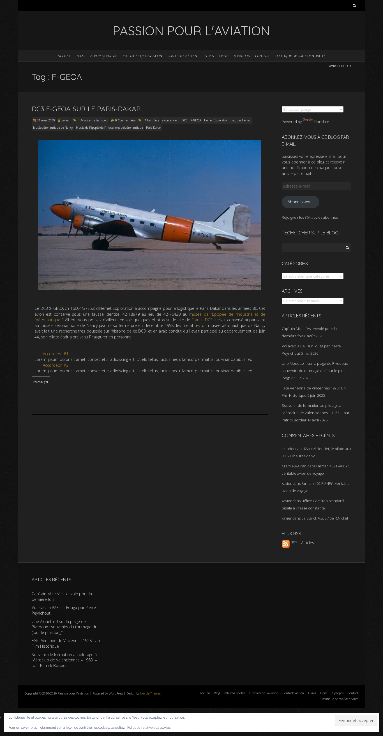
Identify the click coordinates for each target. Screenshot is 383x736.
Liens (223, 56)
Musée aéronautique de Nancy (53, 128)
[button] (149, 354)
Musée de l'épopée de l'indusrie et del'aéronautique (109, 128)
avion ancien (170, 120)
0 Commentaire (125, 120)
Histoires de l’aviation (142, 56)
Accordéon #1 (55, 353)
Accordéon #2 (55, 365)
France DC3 (202, 319)
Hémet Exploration (216, 120)
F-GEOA (196, 120)
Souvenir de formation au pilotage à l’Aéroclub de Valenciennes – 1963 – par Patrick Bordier (315, 413)
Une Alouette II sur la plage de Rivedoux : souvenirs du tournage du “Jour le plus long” (315, 370)
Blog (81, 56)
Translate (321, 121)
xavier (65, 120)
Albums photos (103, 56)
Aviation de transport (94, 120)
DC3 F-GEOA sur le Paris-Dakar (86, 109)
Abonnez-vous (300, 201)
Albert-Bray (152, 120)
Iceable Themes (150, 693)
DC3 (185, 120)
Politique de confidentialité (300, 56)
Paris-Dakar (153, 128)
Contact (262, 56)
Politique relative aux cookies (148, 727)
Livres (208, 56)
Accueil (64, 56)
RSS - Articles (302, 542)
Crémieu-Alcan (294, 466)
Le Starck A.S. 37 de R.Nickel (324, 518)
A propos (242, 56)
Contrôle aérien (182, 56)
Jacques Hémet (241, 120)
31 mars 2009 (46, 120)
